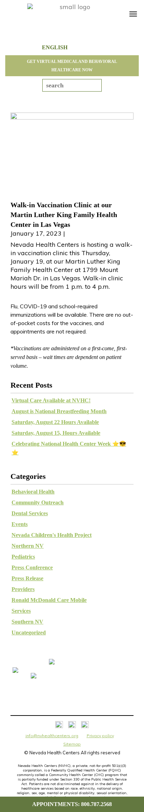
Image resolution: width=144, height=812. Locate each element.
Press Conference (32, 567)
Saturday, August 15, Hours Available (56, 433)
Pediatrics (23, 557)
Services (21, 611)
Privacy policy (100, 735)
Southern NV (27, 622)
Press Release (27, 578)
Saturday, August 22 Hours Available (55, 422)
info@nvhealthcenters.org (52, 735)
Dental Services (30, 513)
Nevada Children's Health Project (52, 535)
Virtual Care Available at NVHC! (51, 400)
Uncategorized (29, 632)
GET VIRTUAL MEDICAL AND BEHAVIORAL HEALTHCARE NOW (72, 65)
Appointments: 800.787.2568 (72, 804)
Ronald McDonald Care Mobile (49, 600)
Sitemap (72, 744)
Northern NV (28, 546)
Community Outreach (38, 502)
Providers (23, 589)
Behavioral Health (33, 492)
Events (20, 524)
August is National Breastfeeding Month (59, 411)
